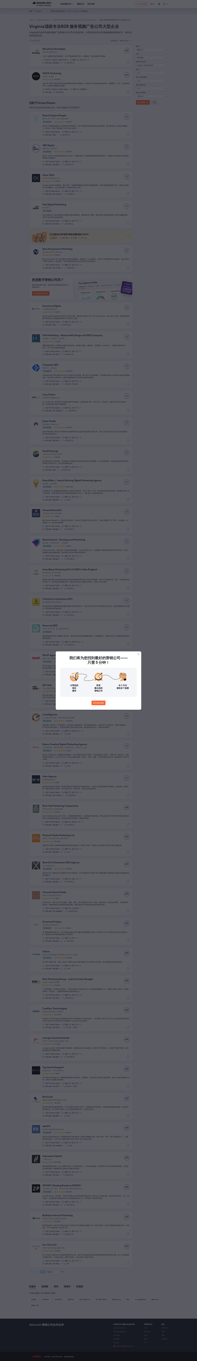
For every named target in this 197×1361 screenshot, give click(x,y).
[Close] (138, 654)
